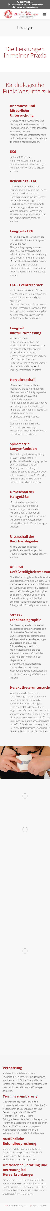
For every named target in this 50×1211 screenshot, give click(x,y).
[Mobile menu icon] (44, 14)
